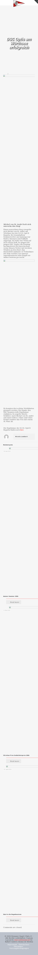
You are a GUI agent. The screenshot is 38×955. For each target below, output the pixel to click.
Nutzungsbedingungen (19, 948)
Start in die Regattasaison (12, 914)
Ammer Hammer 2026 (10, 596)
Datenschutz (24, 944)
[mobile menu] (2, 3)
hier (21, 430)
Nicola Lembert (21, 436)
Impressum (12, 944)
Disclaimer (18, 946)
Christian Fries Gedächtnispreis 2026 (16, 755)
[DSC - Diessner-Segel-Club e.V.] (19, 2)
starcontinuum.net (22, 940)
